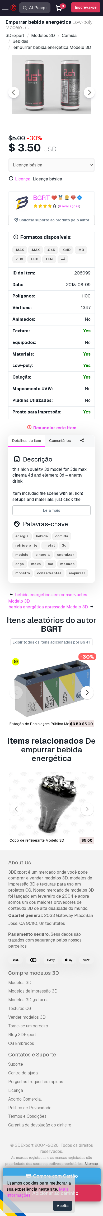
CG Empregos (21, 1043)
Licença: (23, 179)
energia (22, 536)
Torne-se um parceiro (28, 1026)
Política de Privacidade (30, 1108)
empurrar (77, 573)
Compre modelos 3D (33, 973)
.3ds (19, 259)
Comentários (60, 440)
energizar (65, 554)
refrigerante (26, 545)
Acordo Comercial (25, 1099)
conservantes (49, 573)
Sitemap (91, 1163)
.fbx (34, 259)
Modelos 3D (19, 982)
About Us (19, 862)
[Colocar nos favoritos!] (86, 712)
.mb (81, 250)
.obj (49, 259)
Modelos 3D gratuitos (28, 1000)
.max (19, 250)
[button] (87, 693)
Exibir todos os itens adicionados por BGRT (51, 642)
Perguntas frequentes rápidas (35, 1081)
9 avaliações (69, 206)
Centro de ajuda (23, 1073)
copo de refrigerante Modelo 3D (37, 840)
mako (36, 564)
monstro (22, 573)
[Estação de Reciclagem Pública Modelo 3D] (51, 687)
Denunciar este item (55, 428)
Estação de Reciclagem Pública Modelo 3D (46, 723)
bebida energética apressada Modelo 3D (48, 607)
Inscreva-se (86, 7)
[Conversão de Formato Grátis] (63, 259)
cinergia (42, 554)
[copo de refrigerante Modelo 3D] (51, 804)
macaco (67, 564)
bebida (42, 536)
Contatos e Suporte (32, 1054)
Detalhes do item (26, 440)
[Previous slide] (13, 92)
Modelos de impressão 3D (33, 991)
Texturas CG (19, 1008)
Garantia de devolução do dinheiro (39, 1125)
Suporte (15, 1064)
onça (19, 564)
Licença (15, 1090)
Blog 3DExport (22, 1034)
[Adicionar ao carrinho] (76, 712)
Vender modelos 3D (27, 1017)
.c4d (51, 250)
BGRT (41, 198)
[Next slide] (89, 92)
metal (49, 545)
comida (61, 536)
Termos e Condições (27, 1116)
